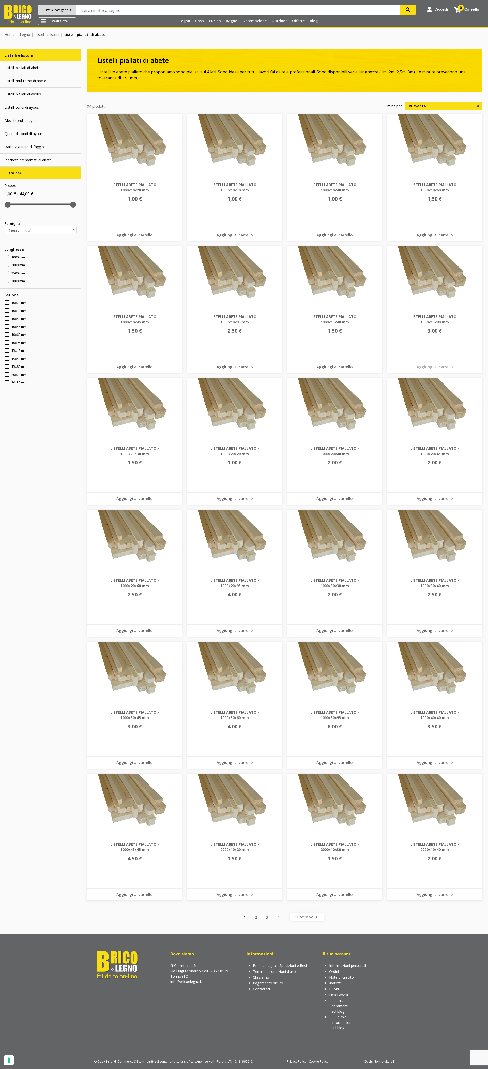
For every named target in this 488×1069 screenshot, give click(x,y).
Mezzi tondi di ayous (21, 120)
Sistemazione (254, 20)
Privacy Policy (296, 1061)
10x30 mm (19, 310)
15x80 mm (19, 366)
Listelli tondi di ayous (22, 107)
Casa (199, 20)
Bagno (231, 20)
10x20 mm (19, 302)
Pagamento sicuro (268, 983)
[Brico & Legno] (18, 13)
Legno (184, 20)
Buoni (334, 989)
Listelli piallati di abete (22, 67)
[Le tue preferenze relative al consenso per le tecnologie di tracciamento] (9, 1060)
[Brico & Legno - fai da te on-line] (117, 964)
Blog (314, 20)
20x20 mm (19, 374)
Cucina (215, 20)
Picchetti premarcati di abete (28, 160)
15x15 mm (19, 350)
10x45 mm (19, 326)
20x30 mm (19, 382)
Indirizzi (335, 983)
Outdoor (279, 20)
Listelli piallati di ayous (23, 94)
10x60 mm (19, 334)
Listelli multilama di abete (25, 80)
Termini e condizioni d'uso (274, 971)
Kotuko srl (386, 1061)
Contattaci (261, 989)
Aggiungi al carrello (134, 234)
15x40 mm (19, 358)
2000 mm (18, 265)
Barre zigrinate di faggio (24, 146)
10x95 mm (19, 342)
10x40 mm (19, 318)
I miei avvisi (338, 994)
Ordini (334, 971)
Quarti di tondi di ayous (24, 133)
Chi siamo (261, 977)
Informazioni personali (347, 965)
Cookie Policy (318, 1061)
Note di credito (341, 977)
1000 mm (18, 257)
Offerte (298, 20)
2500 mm (18, 273)
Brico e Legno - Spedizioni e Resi (280, 965)
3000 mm (18, 281)
